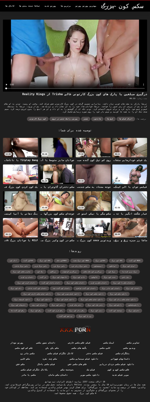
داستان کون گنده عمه (61, 288)
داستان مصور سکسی (45, 343)
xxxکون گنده (28, 260)
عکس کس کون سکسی (24, 348)
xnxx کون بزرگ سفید (81, 260)
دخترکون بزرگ (134, 310)
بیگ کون (40, 271)
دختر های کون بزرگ (95, 305)
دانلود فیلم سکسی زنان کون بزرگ (122, 299)
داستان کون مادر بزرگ (111, 288)
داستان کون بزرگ (132, 288)
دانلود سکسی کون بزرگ (94, 294)
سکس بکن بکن (52, 348)
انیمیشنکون (98, 266)
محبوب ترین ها (108, 6)
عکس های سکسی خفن (77, 364)
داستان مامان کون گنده (51, 283)
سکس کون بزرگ (86, 393)
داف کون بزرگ (16, 288)
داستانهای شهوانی (120, 359)
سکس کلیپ (25, 359)
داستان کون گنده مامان (37, 288)
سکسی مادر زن (27, 353)
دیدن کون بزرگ (96, 310)
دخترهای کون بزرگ (18, 305)
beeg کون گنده (134, 260)
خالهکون (94, 277)
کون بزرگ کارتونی (38, 119)
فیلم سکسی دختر (94, 353)
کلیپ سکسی (105, 348)
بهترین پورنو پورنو (86, 6)
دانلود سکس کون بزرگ (118, 294)
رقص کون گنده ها (17, 310)
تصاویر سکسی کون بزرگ (22, 271)
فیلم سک (91, 369)
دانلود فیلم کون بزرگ (65, 299)
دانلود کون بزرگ (43, 299)
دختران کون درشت (38, 305)
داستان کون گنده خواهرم (86, 288)
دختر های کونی (75, 305)
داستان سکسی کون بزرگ (75, 283)
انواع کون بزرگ (129, 266)
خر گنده (43, 277)
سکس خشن (20, 364)
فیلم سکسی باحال (46, 364)
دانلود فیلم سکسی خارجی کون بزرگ (37, 294)
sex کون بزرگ (117, 260)
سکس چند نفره (50, 359)
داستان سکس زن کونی (99, 283)
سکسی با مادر (29, 375)
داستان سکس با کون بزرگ (123, 283)
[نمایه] (75, 330)
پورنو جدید (50, 6)
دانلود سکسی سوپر (89, 375)
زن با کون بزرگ (85, 316)
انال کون (13, 260)
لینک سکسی (108, 343)
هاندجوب (97, 119)
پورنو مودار (16, 343)
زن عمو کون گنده (65, 316)
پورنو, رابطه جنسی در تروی (65, 119)
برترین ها (65, 6)
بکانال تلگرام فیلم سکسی (34, 369)
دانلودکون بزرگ (115, 305)
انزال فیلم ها (125, 119)
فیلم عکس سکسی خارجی (79, 343)
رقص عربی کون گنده (55, 310)
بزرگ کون (111, 271)
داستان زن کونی (27, 277)
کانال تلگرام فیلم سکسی (60, 353)
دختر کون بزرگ (57, 305)
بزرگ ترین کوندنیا (129, 271)
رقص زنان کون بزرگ (76, 310)
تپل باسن (125, 277)
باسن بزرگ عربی (41, 266)
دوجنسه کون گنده (115, 310)
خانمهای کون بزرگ (60, 277)
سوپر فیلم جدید (120, 375)
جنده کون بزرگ (109, 277)
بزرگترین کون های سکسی (92, 271)
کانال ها (10, 6)
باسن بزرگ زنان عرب (79, 266)
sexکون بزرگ (100, 260)
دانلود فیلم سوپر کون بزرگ (68, 294)
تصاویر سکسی (133, 343)
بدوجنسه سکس (67, 369)
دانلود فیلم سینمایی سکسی (84, 359)
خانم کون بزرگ (79, 277)
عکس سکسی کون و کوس (118, 369)
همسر (86, 119)
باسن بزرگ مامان (21, 266)
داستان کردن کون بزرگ (26, 283)
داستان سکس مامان (57, 375)
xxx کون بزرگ (45, 260)
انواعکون (112, 266)
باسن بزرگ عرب (59, 266)
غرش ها (110, 119)
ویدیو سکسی (129, 348)
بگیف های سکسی (79, 348)
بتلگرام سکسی (123, 353)
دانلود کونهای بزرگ (22, 299)
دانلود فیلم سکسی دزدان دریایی (117, 364)
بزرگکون (53, 271)
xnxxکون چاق (62, 260)
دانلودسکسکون (133, 305)
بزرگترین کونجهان (70, 271)
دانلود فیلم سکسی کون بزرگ (92, 299)
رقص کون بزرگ (36, 310)
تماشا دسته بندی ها (29, 6)
